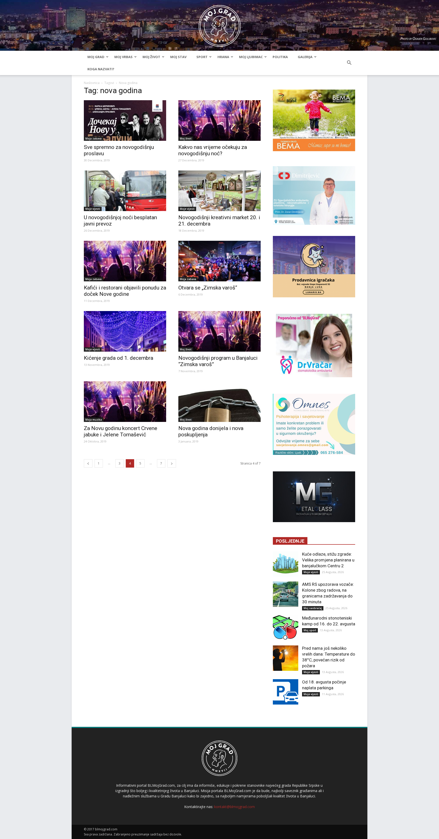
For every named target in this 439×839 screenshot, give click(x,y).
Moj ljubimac (251, 57)
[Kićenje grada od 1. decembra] (125, 331)
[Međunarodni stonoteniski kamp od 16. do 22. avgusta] (285, 628)
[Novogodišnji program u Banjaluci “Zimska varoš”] (219, 331)
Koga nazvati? (100, 69)
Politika (280, 57)
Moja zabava (93, 138)
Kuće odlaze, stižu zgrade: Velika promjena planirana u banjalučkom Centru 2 (328, 560)
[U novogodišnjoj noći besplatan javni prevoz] (125, 190)
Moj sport (310, 630)
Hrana (223, 57)
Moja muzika (93, 419)
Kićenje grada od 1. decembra (118, 358)
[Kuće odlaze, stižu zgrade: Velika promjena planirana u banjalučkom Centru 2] (285, 564)
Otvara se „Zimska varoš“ (207, 288)
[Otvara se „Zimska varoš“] (219, 261)
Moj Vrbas (123, 57)
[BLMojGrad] (220, 23)
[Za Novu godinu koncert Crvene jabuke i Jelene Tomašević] (125, 401)
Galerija (305, 57)
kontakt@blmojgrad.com (234, 806)
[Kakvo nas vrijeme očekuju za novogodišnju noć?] (219, 120)
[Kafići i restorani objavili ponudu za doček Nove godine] (125, 261)
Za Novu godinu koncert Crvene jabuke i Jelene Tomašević (120, 431)
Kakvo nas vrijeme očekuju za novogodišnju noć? (212, 150)
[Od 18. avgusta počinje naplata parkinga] (285, 692)
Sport (202, 57)
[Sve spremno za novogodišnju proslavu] (125, 120)
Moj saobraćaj (313, 608)
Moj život (151, 57)
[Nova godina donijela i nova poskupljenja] (219, 401)
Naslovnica (92, 83)
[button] (349, 63)
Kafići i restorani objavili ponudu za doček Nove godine (125, 291)
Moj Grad (95, 57)
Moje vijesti (92, 209)
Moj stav (178, 57)
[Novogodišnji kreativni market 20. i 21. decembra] (219, 190)
